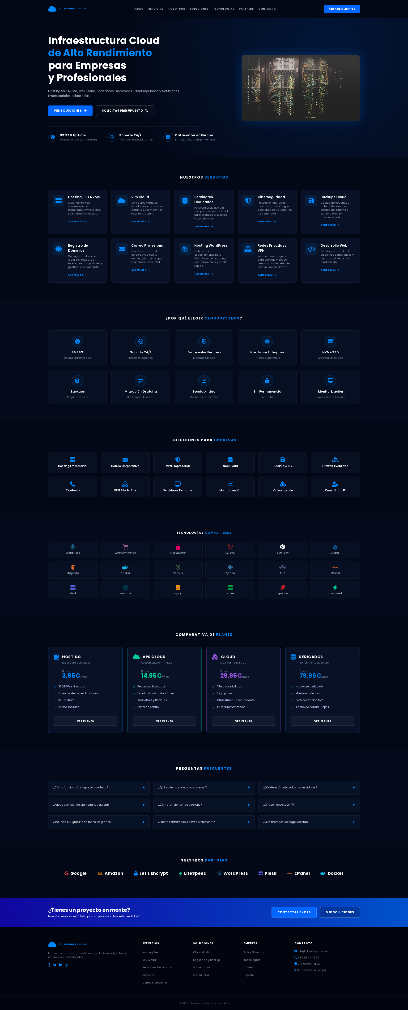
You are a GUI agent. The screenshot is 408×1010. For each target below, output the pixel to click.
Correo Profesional (154, 982)
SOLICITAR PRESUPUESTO (122, 111)
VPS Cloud (149, 960)
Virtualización (202, 967)
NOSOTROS (176, 9)
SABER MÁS (75, 221)
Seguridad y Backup (206, 960)
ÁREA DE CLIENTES (342, 9)
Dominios (148, 975)
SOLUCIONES (199, 9)
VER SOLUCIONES (68, 111)
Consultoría (201, 975)
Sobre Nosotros (254, 952)
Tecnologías (252, 960)
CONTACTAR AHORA (294, 912)
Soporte (249, 975)
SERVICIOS (156, 9)
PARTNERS (246, 9)
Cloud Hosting (202, 952)
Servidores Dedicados (157, 967)
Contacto (250, 967)
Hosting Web (150, 952)
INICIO (139, 9)
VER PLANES (85, 721)
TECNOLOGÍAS (223, 9)
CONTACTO (267, 9)
